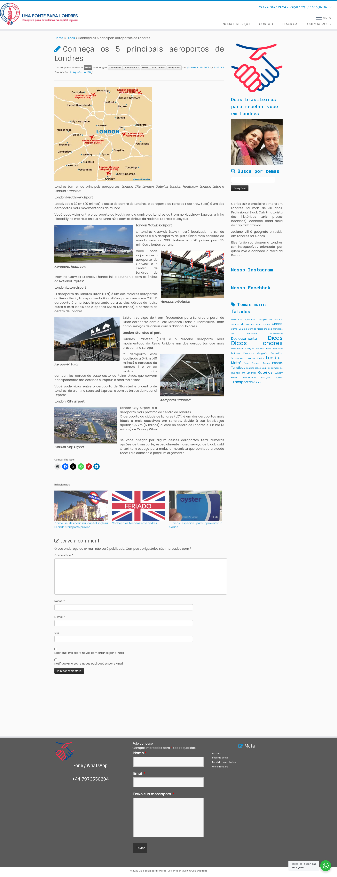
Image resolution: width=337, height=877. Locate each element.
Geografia (262, 353)
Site (56, 633)
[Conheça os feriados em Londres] (138, 506)
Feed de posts (220, 757)
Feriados (235, 353)
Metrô (236, 362)
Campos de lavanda (270, 319)
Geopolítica (277, 353)
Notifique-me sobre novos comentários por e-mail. (89, 653)
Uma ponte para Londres (152, 870)
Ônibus (257, 382)
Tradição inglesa (272, 377)
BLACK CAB (290, 24)
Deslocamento (131, 67)
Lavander (250, 358)
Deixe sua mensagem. (153, 794)
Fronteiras (248, 353)
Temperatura (249, 377)
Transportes (174, 67)
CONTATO (267, 24)
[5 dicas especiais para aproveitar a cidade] (195, 506)
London (260, 358)
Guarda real (237, 358)
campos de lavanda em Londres (250, 324)
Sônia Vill (218, 67)
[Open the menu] (319, 18)
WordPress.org (220, 766)
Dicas (71, 38)
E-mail (59, 617)
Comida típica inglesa (260, 328)
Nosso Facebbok (250, 288)
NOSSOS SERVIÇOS (237, 24)
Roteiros (265, 372)
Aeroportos (115, 67)
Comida (243, 328)
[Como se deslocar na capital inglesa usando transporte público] (81, 506)
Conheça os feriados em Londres (134, 523)
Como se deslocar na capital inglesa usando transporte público (81, 525)
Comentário (63, 555)
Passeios (256, 363)
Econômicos (237, 348)
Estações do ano (254, 348)
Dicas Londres (158, 67)
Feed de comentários (224, 762)
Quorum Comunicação (194, 870)
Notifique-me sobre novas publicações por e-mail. (88, 664)
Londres (274, 357)
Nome (59, 601)
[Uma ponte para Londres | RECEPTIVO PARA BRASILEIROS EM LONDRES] (39, 14)
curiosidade (276, 333)
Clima (234, 328)
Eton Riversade (274, 348)
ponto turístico (253, 368)
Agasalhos (250, 319)
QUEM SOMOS (318, 24)
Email (139, 773)
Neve (246, 363)
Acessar (216, 753)
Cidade (277, 324)
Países (266, 363)
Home (59, 38)
